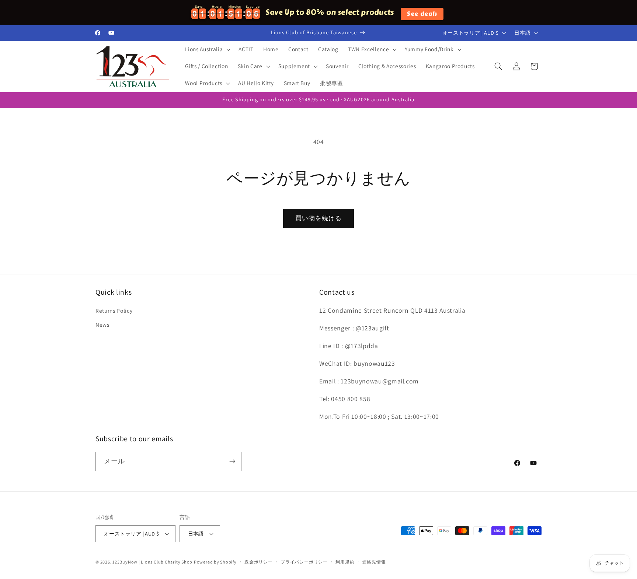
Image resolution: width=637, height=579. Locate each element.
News (102, 324)
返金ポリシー (258, 562)
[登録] (232, 461)
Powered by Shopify (215, 562)
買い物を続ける (318, 218)
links (124, 292)
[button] (207, 49)
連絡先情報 (374, 562)
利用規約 (344, 562)
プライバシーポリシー (304, 562)
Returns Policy (113, 310)
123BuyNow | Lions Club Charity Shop (152, 562)
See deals (422, 13)
